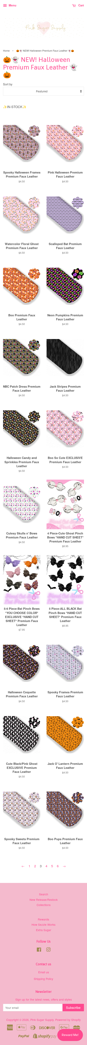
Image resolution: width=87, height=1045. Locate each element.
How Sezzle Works (43, 924)
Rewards (43, 919)
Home (6, 50)
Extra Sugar (43, 930)
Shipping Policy (43, 979)
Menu (12, 5)
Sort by (7, 84)
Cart (80, 5)
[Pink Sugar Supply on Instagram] (48, 950)
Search (43, 894)
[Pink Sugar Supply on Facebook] (39, 950)
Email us (43, 972)
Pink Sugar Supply (42, 1020)
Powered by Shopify (68, 1020)
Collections (44, 905)
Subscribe (73, 1007)
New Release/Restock (44, 900)
